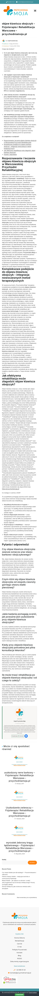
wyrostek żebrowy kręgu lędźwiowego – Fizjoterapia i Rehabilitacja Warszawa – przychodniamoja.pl (19, 846)
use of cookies (33, 992)
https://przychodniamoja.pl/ (10, 489)
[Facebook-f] (19, 928)
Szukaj (4, 859)
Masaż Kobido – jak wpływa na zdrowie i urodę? (16, 880)
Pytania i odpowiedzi (10, 154)
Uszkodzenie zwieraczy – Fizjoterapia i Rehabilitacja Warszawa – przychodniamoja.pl (19, 811)
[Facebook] (26, 736)
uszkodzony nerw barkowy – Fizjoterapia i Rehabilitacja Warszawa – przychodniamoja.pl (19, 776)
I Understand (19, 994)
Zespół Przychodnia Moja (19, 721)
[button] (35, 10)
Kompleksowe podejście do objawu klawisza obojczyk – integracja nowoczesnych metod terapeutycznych (17, 146)
